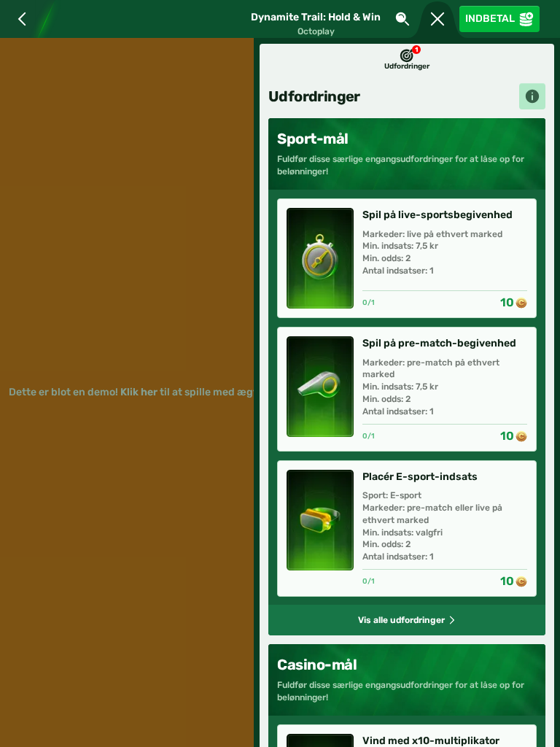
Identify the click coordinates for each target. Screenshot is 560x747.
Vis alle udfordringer (401, 620)
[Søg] (402, 19)
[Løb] (437, 19)
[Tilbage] (19, 19)
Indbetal (490, 18)
